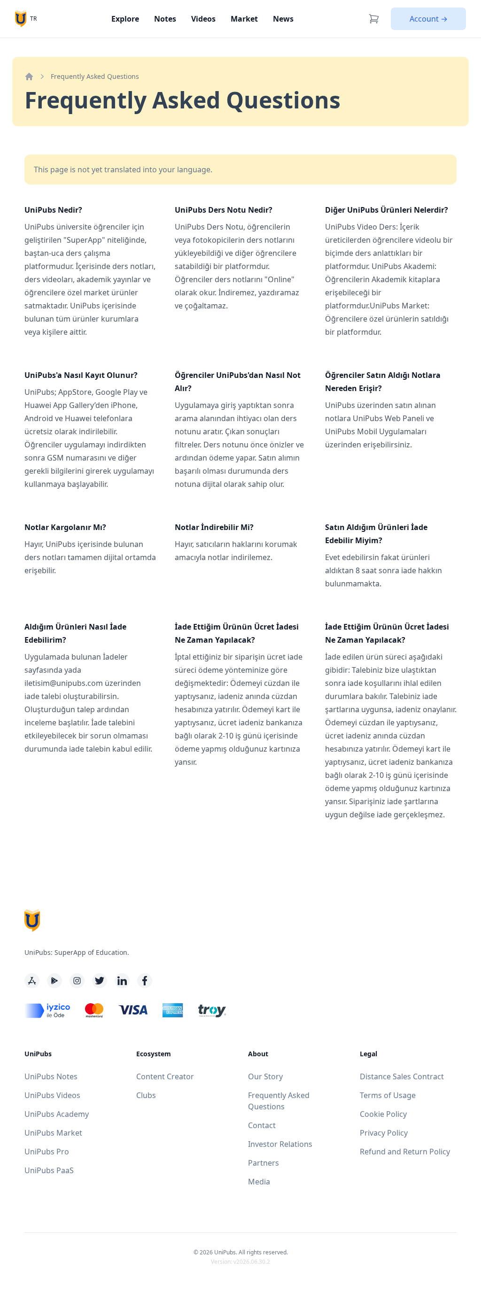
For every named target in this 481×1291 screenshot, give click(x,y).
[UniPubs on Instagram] (77, 980)
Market (244, 19)
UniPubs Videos (52, 1095)
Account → (429, 19)
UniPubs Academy (56, 1114)
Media (259, 1181)
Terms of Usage (388, 1095)
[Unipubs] (20, 18)
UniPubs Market (53, 1133)
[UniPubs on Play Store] (54, 980)
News (283, 19)
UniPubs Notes (51, 1076)
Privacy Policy (384, 1133)
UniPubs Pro (46, 1151)
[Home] (29, 76)
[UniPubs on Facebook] (144, 980)
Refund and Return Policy (405, 1151)
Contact (262, 1125)
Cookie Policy (383, 1114)
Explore (125, 19)
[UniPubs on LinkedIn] (122, 980)
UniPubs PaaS (49, 1170)
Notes (165, 19)
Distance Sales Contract (402, 1076)
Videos (203, 19)
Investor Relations (280, 1144)
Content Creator (165, 1076)
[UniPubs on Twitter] (99, 980)
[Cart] (374, 18)
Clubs (146, 1095)
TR (33, 19)
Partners (263, 1163)
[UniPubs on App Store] (31, 980)
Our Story (265, 1076)
